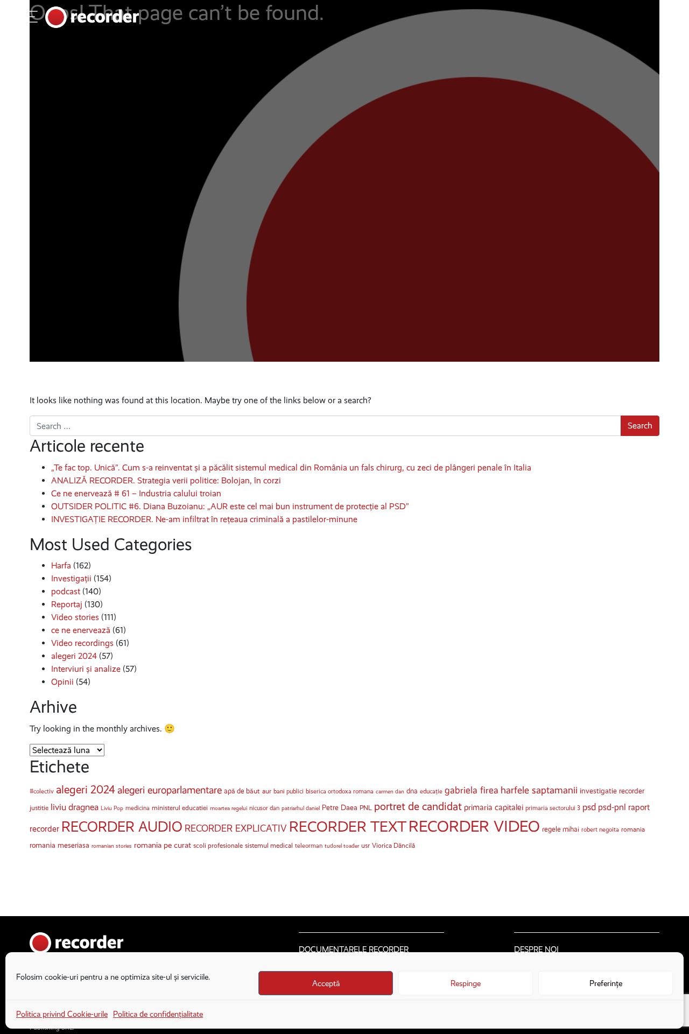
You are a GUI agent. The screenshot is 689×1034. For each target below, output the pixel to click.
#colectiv (42, 791)
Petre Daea (339, 807)
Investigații (71, 578)
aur (266, 791)
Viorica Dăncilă (393, 845)
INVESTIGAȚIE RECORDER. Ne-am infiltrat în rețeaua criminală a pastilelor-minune (204, 519)
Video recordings (82, 643)
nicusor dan (264, 808)
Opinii (62, 682)
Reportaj (66, 604)
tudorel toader (342, 845)
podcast (65, 591)
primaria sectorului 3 (552, 808)
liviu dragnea (75, 807)
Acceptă (326, 983)
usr (365, 845)
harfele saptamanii (539, 790)
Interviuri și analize (86, 669)
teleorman (308, 845)
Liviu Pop (112, 808)
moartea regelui (228, 808)
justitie (39, 808)
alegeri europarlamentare (169, 790)
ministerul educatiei (180, 808)
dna (412, 791)
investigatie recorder (612, 791)
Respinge (466, 983)
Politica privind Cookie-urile (62, 1014)
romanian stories (112, 845)
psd (589, 807)
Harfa (61, 565)
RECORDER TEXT (347, 826)
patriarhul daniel (301, 808)
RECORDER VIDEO (474, 826)
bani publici (288, 791)
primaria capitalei (493, 807)
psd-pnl (612, 806)
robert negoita (600, 829)
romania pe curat (162, 845)
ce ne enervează (80, 630)
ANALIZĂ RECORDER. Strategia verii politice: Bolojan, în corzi (166, 480)
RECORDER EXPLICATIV (236, 828)
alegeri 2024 (74, 656)
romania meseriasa (59, 845)
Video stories (75, 617)
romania (633, 829)
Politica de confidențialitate (158, 1014)
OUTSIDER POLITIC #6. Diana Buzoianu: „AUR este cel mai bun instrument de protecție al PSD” (230, 506)
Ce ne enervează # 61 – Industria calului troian (136, 493)
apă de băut (242, 791)
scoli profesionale (218, 845)
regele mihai (560, 829)
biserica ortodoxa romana (340, 791)
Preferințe (605, 983)
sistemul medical (269, 845)
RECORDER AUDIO (121, 826)
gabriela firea (471, 790)
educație (431, 791)
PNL (366, 808)
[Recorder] (92, 17)
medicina (137, 808)
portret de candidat (418, 806)
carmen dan (390, 791)
